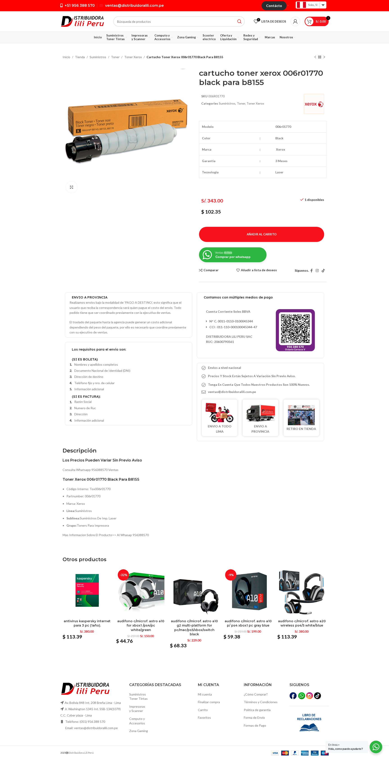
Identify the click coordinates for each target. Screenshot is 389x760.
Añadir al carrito (261, 234)
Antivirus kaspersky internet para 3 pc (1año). (87, 623)
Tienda (80, 57)
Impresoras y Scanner (137, 709)
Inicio (66, 57)
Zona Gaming (138, 731)
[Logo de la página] (82, 21)
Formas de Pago (255, 725)
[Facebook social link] (311, 270)
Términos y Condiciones (261, 702)
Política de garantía (257, 710)
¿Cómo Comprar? (256, 694)
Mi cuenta (205, 694)
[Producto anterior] (315, 57)
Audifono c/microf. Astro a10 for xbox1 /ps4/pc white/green (140, 625)
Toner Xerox (133, 57)
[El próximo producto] (324, 57)
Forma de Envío (254, 717)
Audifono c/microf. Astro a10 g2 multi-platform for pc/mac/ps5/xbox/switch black (194, 627)
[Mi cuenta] (295, 21)
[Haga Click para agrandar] (71, 187)
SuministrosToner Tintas (138, 696)
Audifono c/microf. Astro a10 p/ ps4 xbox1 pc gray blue (248, 623)
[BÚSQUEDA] (239, 21)
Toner (115, 57)
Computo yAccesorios (137, 721)
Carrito (203, 710)
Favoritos (204, 717)
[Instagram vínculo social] (317, 270)
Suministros (98, 57)
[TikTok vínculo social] (323, 270)
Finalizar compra (209, 702)
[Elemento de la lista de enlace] (260, 391)
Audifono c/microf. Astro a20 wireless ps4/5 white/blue (302, 623)
